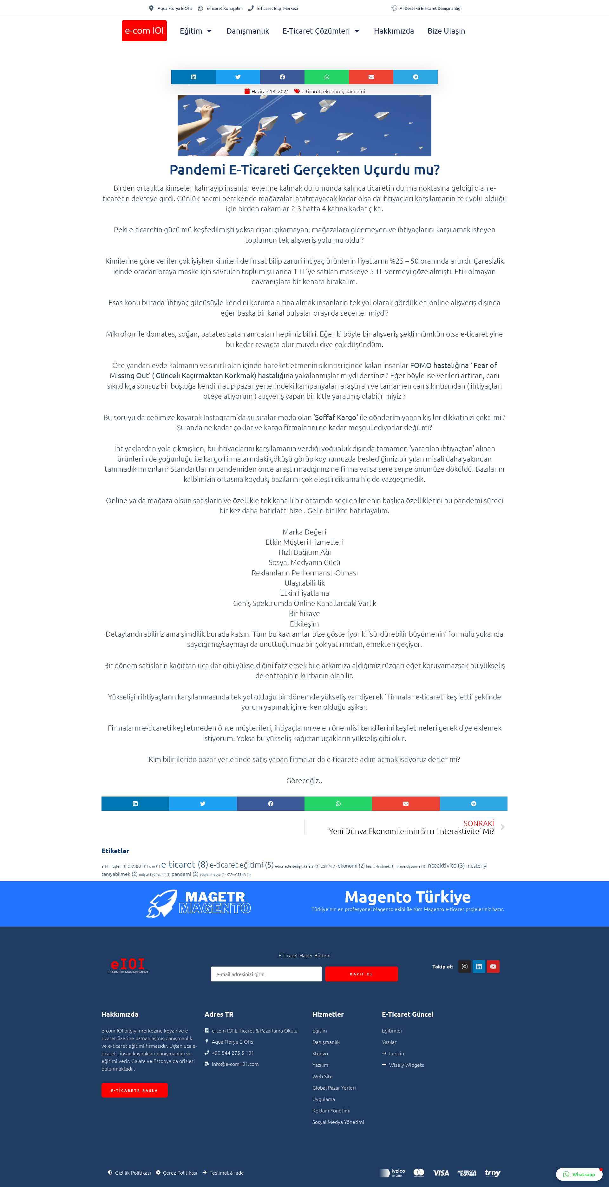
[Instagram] (464, 966)
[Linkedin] (479, 966)
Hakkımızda (394, 30)
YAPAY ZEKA (239, 874)
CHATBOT (138, 866)
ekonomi (333, 91)
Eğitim (191, 30)
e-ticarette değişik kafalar (297, 866)
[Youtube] (493, 966)
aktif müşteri (114, 866)
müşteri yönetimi (154, 874)
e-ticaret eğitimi (242, 864)
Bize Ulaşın (446, 30)
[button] (193, 77)
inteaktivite (445, 865)
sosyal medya (213, 874)
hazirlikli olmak (380, 866)
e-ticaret (311, 91)
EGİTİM (329, 866)
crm (154, 866)
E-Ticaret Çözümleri (316, 30)
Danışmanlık (247, 30)
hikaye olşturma (410, 866)
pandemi (355, 91)
